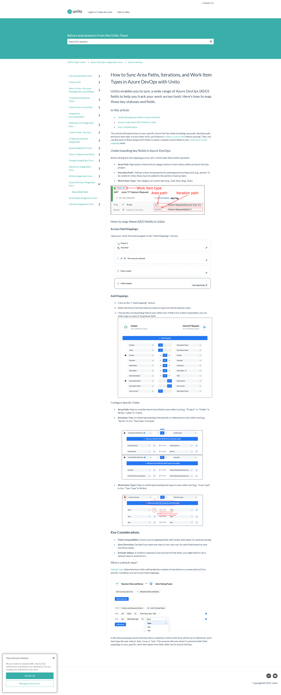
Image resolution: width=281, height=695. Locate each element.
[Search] (211, 41)
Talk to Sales (123, 12)
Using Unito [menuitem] (75, 82)
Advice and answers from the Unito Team (97, 35)
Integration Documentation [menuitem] (76, 115)
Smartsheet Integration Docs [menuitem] (83, 198)
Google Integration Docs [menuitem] (81, 160)
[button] (99, 76)
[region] (29, 673)
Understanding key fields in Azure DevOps (139, 117)
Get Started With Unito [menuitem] (80, 75)
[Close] (53, 658)
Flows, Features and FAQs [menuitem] (82, 154)
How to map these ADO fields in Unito (137, 122)
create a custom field (174, 136)
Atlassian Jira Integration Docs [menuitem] (81, 124)
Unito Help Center (76, 62)
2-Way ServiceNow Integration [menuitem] (78, 140)
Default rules (117, 569)
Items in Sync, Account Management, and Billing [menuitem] (81, 90)
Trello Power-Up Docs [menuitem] (80, 132)
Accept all (30, 676)
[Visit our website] (268, 676)
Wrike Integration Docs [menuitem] (80, 176)
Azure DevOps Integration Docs (107, 62)
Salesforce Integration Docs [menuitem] (80, 168)
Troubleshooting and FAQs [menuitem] (79, 99)
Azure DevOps (135, 62)
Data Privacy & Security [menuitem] (80, 107)
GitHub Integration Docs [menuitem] (81, 204)
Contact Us (208, 2)
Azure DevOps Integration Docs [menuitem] (82, 184)
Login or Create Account (100, 12)
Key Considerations (127, 127)
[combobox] (137, 41)
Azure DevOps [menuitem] (80, 191)
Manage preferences (29, 683)
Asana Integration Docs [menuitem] (80, 148)
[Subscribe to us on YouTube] (275, 676)
